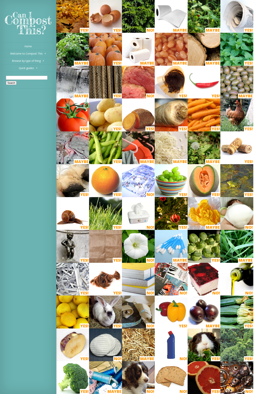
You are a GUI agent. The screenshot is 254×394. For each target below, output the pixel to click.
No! (150, 30)
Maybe (180, 30)
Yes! (84, 30)
